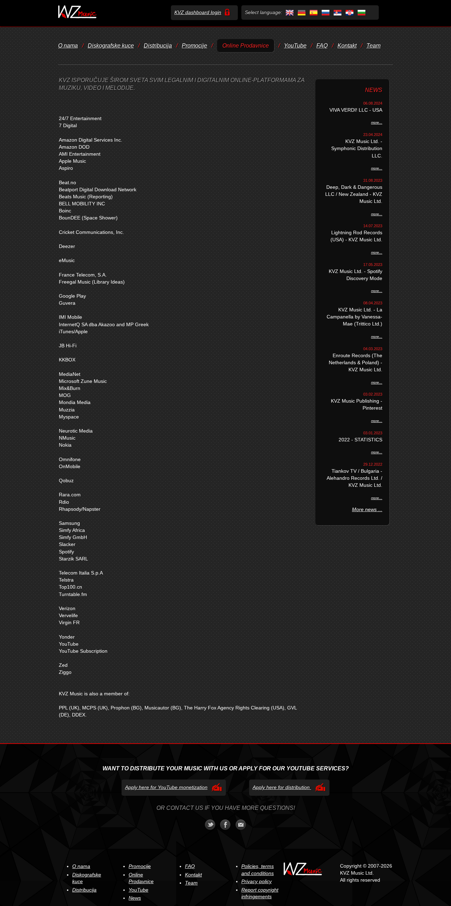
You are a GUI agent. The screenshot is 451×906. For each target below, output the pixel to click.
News (135, 898)
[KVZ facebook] (225, 824)
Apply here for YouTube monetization (166, 787)
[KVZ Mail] (241, 824)
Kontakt (347, 46)
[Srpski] (337, 12)
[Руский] (325, 12)
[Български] (361, 12)
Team (373, 46)
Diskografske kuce (111, 46)
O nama (68, 46)
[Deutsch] (301, 12)
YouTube (295, 46)
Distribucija (158, 46)
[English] (289, 12)
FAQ (322, 46)
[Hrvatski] (349, 12)
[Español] (313, 12)
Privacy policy (256, 881)
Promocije (194, 46)
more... (376, 122)
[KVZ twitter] (210, 824)
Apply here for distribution (282, 787)
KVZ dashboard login (197, 12)
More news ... (367, 509)
